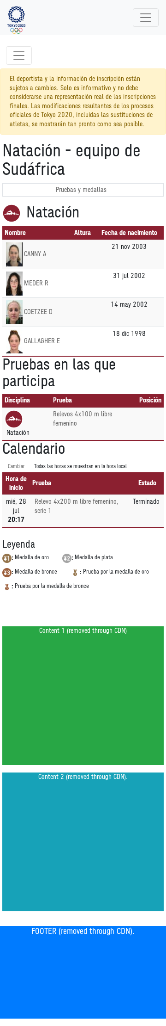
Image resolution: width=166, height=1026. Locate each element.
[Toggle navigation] (146, 17)
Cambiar (16, 466)
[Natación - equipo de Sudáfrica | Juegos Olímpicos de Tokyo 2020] (16, 17)
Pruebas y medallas (81, 190)
